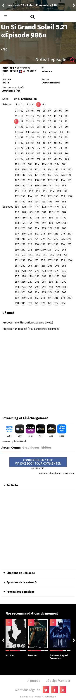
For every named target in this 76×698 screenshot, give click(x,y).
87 (49, 153)
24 (32, 121)
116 (63, 169)
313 (43, 297)
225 (63, 239)
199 (58, 223)
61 (16, 142)
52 (21, 137)
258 (56, 260)
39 (60, 126)
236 (17, 249)
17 (49, 116)
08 (55, 110)
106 (50, 164)
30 (66, 121)
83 (27, 153)
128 (23, 180)
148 (45, 191)
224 (56, 239)
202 (23, 228)
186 (23, 217)
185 (17, 217)
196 (37, 223)
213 (43, 233)
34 (32, 126)
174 (50, 207)
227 (17, 244)
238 (30, 249)
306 (50, 292)
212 (37, 233)
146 (31, 191)
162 (23, 201)
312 (37, 297)
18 (55, 116)
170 (24, 207)
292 (64, 281)
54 (32, 137)
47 (50, 132)
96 (44, 158)
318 (17, 303)
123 (49, 174)
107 (57, 164)
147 (38, 191)
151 (65, 191)
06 (44, 110)
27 (49, 121)
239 (37, 249)
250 (59, 255)
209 (17, 233)
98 (55, 158)
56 (44, 137)
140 (43, 185)
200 (64, 223)
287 (30, 281)
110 (24, 169)
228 (23, 244)
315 (56, 297)
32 (21, 126)
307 (57, 292)
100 (67, 158)
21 (16, 121)
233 (56, 244)
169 (17, 207)
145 (24, 191)
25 (38, 121)
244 (17, 255)
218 (17, 239)
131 (43, 180)
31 (16, 126)
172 (37, 207)
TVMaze (37, 696)
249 (52, 255)
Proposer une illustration (17, 322)
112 (37, 169)
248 (45, 255)
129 (30, 180)
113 (43, 169)
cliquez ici (39, 468)
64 (32, 142)
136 (17, 185)
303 (30, 292)
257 (50, 260)
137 (23, 185)
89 (60, 153)
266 (50, 265)
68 (55, 142)
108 (64, 164)
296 (37, 287)
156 (43, 196)
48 (55, 132)
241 (50, 249)
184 (64, 212)
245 (24, 255)
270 (24, 271)
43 (27, 132)
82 (21, 153)
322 (43, 303)
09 (60, 110)
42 (21, 132)
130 (37, 180)
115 (56, 169)
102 (23, 164)
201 (17, 228)
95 (38, 158)
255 (36, 260)
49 (61, 132)
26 (44, 121)
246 (31, 255)
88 (55, 153)
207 (57, 228)
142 (57, 185)
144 (17, 191)
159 (63, 196)
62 (21, 142)
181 (44, 212)
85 (38, 153)
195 (30, 223)
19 (60, 116)
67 (49, 142)
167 (57, 201)
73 (27, 148)
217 (70, 233)
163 (30, 201)
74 (32, 148)
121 (37, 174)
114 (50, 169)
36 (44, 126)
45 (38, 132)
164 (36, 201)
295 (30, 287)
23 (27, 121)
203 (30, 228)
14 (32, 116)
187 (30, 217)
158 (56, 196)
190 (51, 217)
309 (17, 297)
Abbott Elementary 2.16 (42, 5)
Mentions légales (27, 690)
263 (30, 265)
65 (38, 142)
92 (21, 158)
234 (63, 244)
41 (16, 132)
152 (17, 196)
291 (58, 281)
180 (37, 212)
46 (44, 132)
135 (69, 180)
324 (56, 303)
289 (44, 281)
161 (17, 201)
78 (54, 148)
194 (23, 223)
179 (30, 212)
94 (32, 158)
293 (17, 287)
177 (17, 212)
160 (70, 196)
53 (27, 137)
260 (70, 260)
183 (57, 212)
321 (37, 303)
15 (38, 116)
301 (17, 292)
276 (64, 271)
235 (69, 244)
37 (49, 126)
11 (16, 116)
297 (44, 287)
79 (60, 148)
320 (30, 303)
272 (37, 271)
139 (37, 185)
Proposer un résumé (14, 328)
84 (32, 153)
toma (9, 5)
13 (27, 116)
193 (17, 223)
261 (17, 265)
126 (69, 174)
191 (58, 217)
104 (37, 164)
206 (50, 228)
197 (44, 223)
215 (56, 233)
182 (51, 212)
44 (33, 132)
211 (30, 233)
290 (51, 281)
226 (69, 239)
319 (23, 303)
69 (60, 142)
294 (23, 287)
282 (51, 276)
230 (37, 244)
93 (27, 158)
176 (64, 207)
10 (66, 110)
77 (49, 148)
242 (57, 249)
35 (38, 126)
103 (30, 164)
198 (51, 223)
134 (63, 180)
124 (56, 174)
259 (63, 260)
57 (49, 137)
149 (52, 191)
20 (66, 116)
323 (49, 303)
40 (66, 126)
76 (43, 148)
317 (70, 297)
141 (50, 185)
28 (55, 121)
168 (64, 201)
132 (50, 180)
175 (57, 207)
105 (44, 164)
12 (21, 116)
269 (17, 271)
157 (50, 196)
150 (59, 191)
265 (44, 265)
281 (44, 276)
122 (43, 174)
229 (30, 244)
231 (43, 244)
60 (66, 137)
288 (37, 281)
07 (49, 110)
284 (64, 276)
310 (24, 297)
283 (57, 276)
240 (43, 249)
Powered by (8, 441)
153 (23, 196)
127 (17, 180)
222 (43, 239)
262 (23, 265)
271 (30, 271)
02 (21, 110)
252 (17, 260)
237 (23, 249)
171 (30, 207)
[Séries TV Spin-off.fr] (20, 17)
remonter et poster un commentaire (57, 473)
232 (50, 244)
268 (64, 265)
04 (32, 110)
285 (17, 281)
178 (24, 212)
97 (49, 158)
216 (63, 233)
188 (37, 217)
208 (64, 228)
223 (49, 239)
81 (16, 153)
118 (17, 174)
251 (65, 255)
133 (56, 180)
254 (30, 260)
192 (64, 217)
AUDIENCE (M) (11, 90)
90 (66, 153)
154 (30, 196)
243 (64, 249)
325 (63, 303)
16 (44, 116)
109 (17, 169)
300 (64, 287)
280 (37, 276)
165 (44, 201)
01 (16, 110)
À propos (33, 681)
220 (30, 239)
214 (50, 233)
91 (16, 158)
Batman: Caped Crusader (59, 656)
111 (30, 169)
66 (44, 142)
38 (55, 126)
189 (44, 217)
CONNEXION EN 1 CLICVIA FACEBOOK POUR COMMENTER (38, 462)
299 (58, 287)
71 (16, 148)
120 (30, 174)
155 (36, 196)
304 (37, 292)
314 (50, 297)
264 (36, 265)
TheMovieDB (49, 696)
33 (27, 126)
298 (51, 287)
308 (64, 292)
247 (38, 255)
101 (17, 164)
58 (55, 137)
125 (63, 174)
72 (21, 148)
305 (44, 292)
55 (38, 137)
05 (38, 110)
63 (27, 142)
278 (24, 276)
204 (37, 228)
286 (23, 281)
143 (64, 185)
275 (57, 271)
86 (44, 153)
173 (44, 207)
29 (60, 121)
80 (66, 148)
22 (21, 121)
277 (17, 276)
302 (23, 292)
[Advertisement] (38, 372)
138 (30, 185)
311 (30, 297)
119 (23, 174)
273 (44, 271)
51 (16, 137)
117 (70, 169)
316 (63, 297)
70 (66, 142)
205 (44, 228)
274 (50, 271)
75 (38, 148)
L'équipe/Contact (58, 681)
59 (60, 137)
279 (30, 276)
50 (67, 132)
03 (27, 110)
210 (24, 233)
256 (43, 260)
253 (23, 260)
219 (23, 239)
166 (50, 201)
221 (37, 239)
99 (60, 158)
